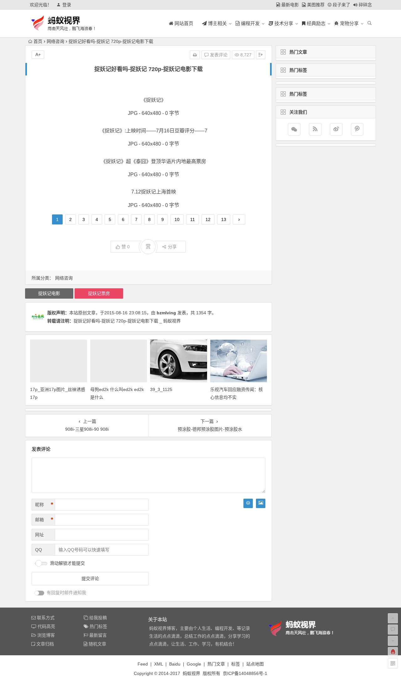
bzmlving (166, 312)
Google (194, 663)
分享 (172, 246)
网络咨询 (55, 41)
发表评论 (218, 54)
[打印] (195, 54)
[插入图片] (260, 503)
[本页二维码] (393, 663)
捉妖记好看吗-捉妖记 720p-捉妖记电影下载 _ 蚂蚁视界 (127, 320)
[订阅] (315, 129)
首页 (38, 41)
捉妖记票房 (99, 293)
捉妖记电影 (49, 293)
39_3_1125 (161, 389)
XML (158, 663)
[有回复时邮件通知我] (39, 593)
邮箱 (44, 519)
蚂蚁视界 (191, 673)
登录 (66, 4)
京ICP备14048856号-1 (245, 673)
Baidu (174, 663)
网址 (39, 534)
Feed (143, 663)
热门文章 (216, 663)
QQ (38, 549)
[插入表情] (248, 503)
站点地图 (255, 663)
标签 (235, 663)
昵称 (44, 504)
